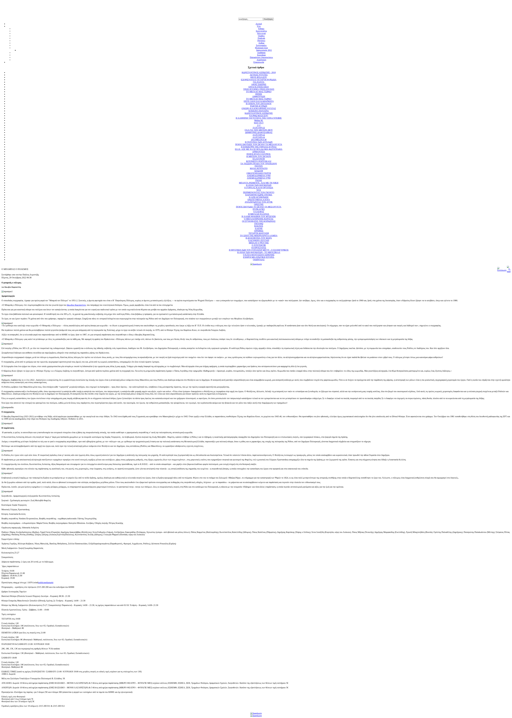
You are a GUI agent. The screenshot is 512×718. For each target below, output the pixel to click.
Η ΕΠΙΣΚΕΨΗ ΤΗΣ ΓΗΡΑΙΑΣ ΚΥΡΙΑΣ (259, 147)
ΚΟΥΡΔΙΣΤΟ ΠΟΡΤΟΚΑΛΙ (258, 161)
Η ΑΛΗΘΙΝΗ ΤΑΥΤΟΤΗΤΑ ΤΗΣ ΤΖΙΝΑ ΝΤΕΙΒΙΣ (259, 118)
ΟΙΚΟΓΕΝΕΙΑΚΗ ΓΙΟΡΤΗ (259, 173)
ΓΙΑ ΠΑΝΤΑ (258, 82)
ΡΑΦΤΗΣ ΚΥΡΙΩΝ (258, 106)
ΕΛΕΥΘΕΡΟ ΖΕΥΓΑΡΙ (258, 240)
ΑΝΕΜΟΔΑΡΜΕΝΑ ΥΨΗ (259, 175)
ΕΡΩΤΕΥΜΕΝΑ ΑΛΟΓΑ (259, 199)
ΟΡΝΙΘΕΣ (258, 231)
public (40, 582)
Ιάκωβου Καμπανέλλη (76, 305)
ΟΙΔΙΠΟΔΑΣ (259, 259)
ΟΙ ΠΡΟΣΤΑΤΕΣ (258, 247)
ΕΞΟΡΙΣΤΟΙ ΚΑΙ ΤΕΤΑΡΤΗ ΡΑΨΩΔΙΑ (258, 80)
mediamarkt (48, 582)
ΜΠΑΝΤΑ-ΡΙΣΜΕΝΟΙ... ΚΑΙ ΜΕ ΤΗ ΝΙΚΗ (258, 183)
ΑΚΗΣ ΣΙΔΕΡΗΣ (258, 84)
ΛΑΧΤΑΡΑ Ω (259, 127)
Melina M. (258, 120)
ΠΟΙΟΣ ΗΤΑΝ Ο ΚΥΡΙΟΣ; (259, 154)
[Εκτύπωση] (501, 270)
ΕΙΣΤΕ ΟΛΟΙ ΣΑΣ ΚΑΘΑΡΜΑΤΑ (259, 101)
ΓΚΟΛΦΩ (258, 223)
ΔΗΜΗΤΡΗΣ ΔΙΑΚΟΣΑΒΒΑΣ (258, 132)
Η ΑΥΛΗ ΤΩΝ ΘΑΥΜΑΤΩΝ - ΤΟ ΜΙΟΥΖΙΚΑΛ (258, 252)
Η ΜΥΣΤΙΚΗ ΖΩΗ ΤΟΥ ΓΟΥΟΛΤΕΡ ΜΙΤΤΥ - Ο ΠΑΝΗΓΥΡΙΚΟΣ (259, 250)
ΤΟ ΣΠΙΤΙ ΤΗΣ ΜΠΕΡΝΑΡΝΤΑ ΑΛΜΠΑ (258, 235)
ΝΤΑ (259, 190)
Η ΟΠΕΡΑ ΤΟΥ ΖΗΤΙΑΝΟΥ (259, 103)
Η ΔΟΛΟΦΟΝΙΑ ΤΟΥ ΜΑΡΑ (259, 238)
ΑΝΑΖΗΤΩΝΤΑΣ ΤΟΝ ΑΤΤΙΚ (259, 202)
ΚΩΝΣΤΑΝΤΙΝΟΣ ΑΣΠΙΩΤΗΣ (259, 113)
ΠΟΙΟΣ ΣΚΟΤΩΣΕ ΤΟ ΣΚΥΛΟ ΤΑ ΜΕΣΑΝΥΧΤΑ (258, 207)
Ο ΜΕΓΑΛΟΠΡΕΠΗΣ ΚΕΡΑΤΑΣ (258, 219)
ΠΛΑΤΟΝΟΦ (259, 159)
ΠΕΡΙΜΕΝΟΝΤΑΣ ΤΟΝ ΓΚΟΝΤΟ (258, 192)
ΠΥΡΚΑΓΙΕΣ (259, 209)
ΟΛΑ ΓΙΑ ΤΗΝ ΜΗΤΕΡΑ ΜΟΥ (259, 130)
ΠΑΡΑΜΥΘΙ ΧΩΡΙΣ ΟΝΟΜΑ (258, 195)
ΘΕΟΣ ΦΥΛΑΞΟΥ (258, 77)
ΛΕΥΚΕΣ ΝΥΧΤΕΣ (259, 75)
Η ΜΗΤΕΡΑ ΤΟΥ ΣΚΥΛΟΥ (258, 156)
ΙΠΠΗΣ (258, 94)
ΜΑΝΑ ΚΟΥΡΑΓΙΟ (259, 168)
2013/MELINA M (258, 139)
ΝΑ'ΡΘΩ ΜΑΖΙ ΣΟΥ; (258, 115)
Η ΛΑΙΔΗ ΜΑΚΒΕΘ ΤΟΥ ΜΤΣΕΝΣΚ (259, 216)
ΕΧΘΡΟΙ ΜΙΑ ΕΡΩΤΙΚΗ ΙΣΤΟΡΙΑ (258, 257)
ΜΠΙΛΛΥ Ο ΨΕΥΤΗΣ (259, 243)
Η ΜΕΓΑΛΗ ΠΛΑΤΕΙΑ (258, 214)
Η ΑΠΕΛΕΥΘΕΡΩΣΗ (258, 197)
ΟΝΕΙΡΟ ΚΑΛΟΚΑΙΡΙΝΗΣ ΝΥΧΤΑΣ (259, 108)
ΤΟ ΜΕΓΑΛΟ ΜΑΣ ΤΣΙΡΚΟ (258, 91)
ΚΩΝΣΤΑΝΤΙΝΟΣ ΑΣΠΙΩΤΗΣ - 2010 (259, 72)
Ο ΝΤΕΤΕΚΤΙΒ (259, 245)
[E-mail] (509, 271)
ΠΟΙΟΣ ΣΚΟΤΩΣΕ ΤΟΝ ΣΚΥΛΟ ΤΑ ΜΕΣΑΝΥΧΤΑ (258, 144)
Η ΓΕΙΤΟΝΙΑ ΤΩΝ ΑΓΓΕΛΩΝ (259, 142)
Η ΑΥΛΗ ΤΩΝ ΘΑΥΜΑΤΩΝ (258, 185)
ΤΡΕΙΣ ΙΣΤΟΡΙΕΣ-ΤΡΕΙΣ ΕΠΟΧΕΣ (258, 89)
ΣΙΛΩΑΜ (258, 171)
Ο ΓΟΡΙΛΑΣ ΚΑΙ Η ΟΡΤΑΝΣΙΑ (258, 187)
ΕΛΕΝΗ (258, 228)
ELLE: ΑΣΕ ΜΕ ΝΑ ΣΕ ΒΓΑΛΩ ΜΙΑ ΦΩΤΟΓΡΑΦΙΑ (258, 149)
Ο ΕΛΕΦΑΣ (258, 211)
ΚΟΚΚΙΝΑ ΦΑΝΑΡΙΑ (259, 111)
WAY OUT (259, 123)
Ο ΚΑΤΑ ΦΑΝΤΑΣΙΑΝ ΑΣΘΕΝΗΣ (258, 255)
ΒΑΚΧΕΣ (258, 226)
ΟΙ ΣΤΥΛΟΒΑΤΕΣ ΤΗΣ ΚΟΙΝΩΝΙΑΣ (258, 221)
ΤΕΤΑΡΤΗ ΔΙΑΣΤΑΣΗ (259, 233)
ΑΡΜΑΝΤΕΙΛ (258, 151)
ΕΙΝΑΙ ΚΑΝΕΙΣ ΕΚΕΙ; (259, 87)
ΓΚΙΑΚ (258, 180)
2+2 (258, 125)
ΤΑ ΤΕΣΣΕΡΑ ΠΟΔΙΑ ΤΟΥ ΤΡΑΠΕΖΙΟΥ (258, 163)
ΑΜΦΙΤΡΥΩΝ (258, 96)
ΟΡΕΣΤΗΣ (258, 204)
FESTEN (259, 166)
